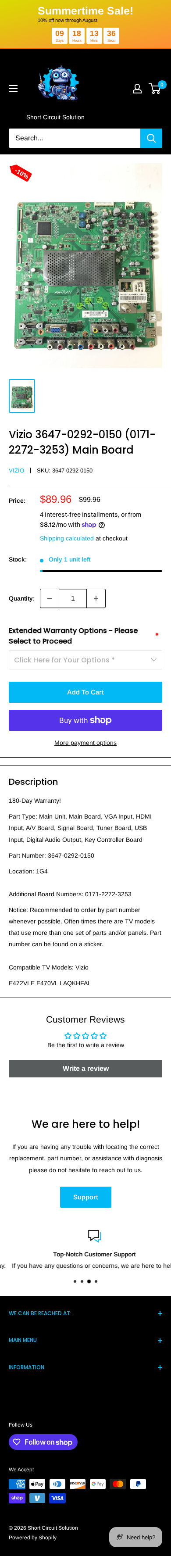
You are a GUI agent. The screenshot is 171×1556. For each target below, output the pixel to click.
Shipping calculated (67, 538)
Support (85, 1197)
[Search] (151, 138)
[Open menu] (13, 88)
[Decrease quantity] (49, 598)
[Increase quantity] (96, 598)
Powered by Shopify (33, 1538)
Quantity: (22, 598)
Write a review (86, 1068)
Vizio (16, 470)
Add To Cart (85, 692)
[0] (155, 88)
